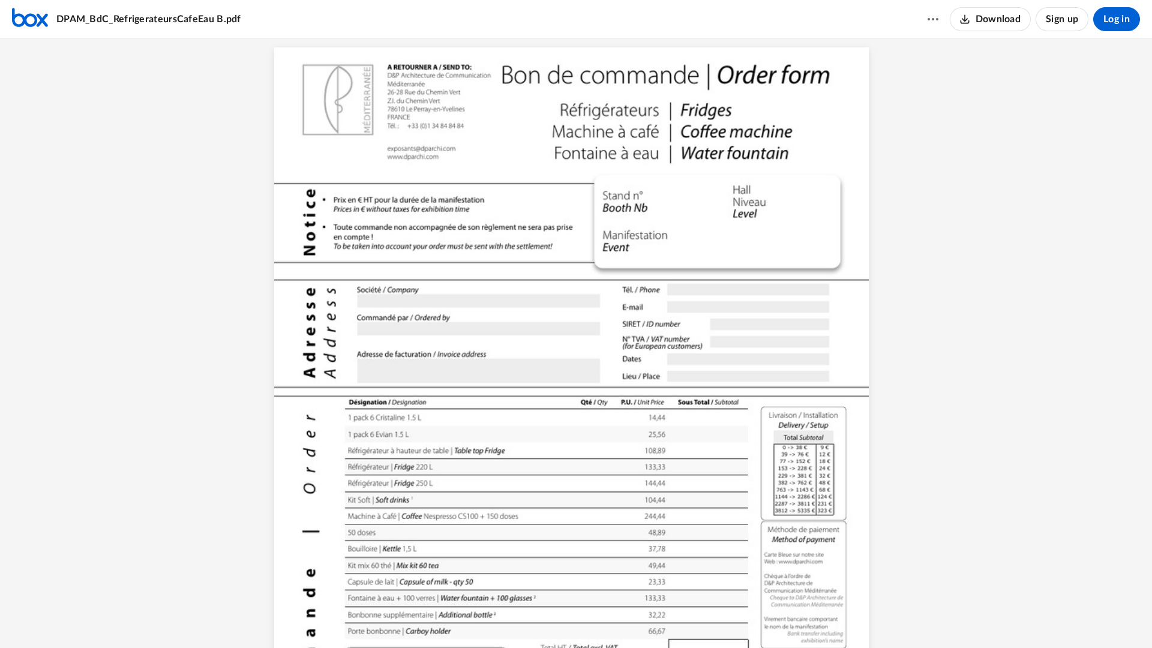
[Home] (30, 19)
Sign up (1062, 19)
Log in (1116, 19)
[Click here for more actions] (933, 19)
